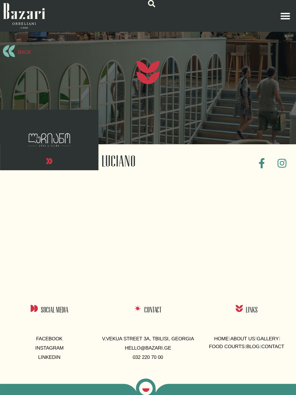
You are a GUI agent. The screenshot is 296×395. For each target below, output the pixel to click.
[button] (151, 3)
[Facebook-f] (262, 163)
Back (24, 52)
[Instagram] (282, 163)
